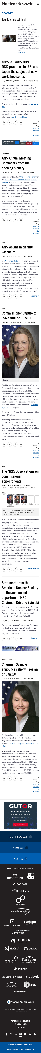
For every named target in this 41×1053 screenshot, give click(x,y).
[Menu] (37, 3)
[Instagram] (20, 1034)
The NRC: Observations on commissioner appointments (20, 476)
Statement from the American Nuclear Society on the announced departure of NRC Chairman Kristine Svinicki (20, 592)
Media (32, 1049)
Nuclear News (28, 172)
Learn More (21, 52)
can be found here (19, 117)
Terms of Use (19, 1049)
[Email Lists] (20, 1036)
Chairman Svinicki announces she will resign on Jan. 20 (20, 668)
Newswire (7, 13)
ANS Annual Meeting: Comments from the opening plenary (17, 162)
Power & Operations (9, 659)
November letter (11, 260)
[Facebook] (6, 1034)
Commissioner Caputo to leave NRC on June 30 (19, 315)
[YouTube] (25, 1034)
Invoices (27, 1049)
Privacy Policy (11, 1049)
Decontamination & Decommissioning (15, 62)
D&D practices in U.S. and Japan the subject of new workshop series (20, 71)
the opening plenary (28, 176)
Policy (4, 242)
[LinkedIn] (16, 1034)
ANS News (28, 256)
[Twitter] (11, 1034)
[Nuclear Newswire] (35, 1034)
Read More (33, 568)
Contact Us (20, 1027)
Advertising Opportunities (20, 1021)
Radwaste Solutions (31, 81)
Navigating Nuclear (20, 1024)
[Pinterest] (30, 1034)
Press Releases (28, 620)
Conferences (6, 153)
